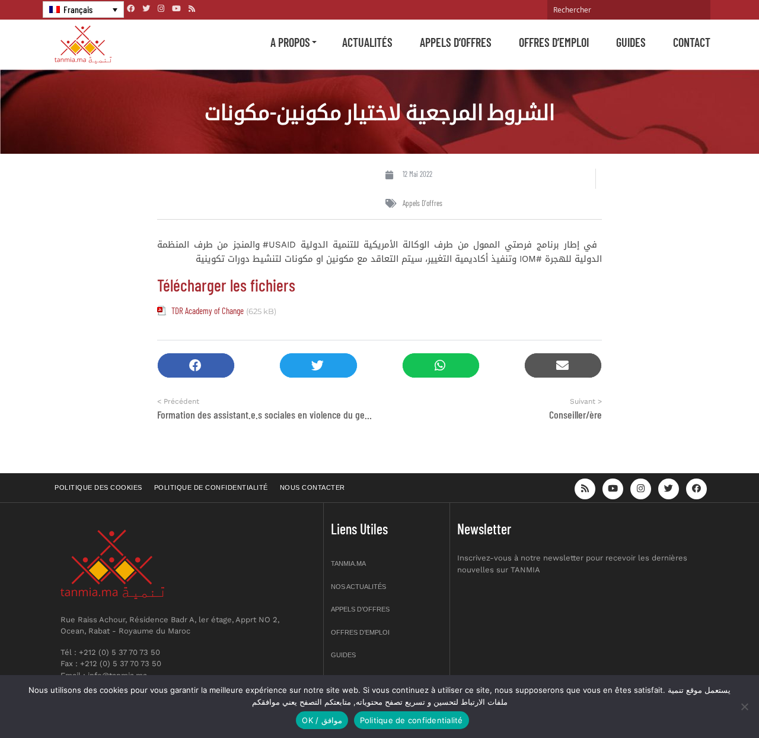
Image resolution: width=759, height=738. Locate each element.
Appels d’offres (456, 42)
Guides (631, 42)
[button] (196, 365)
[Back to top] (708, 701)
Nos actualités (358, 586)
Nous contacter (312, 487)
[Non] (744, 706)
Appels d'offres (422, 203)
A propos (290, 42)
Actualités (367, 42)
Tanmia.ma (348, 563)
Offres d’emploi (554, 42)
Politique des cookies (98, 487)
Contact (691, 42)
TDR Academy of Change (207, 310)
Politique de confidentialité (211, 487)
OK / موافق (322, 720)
